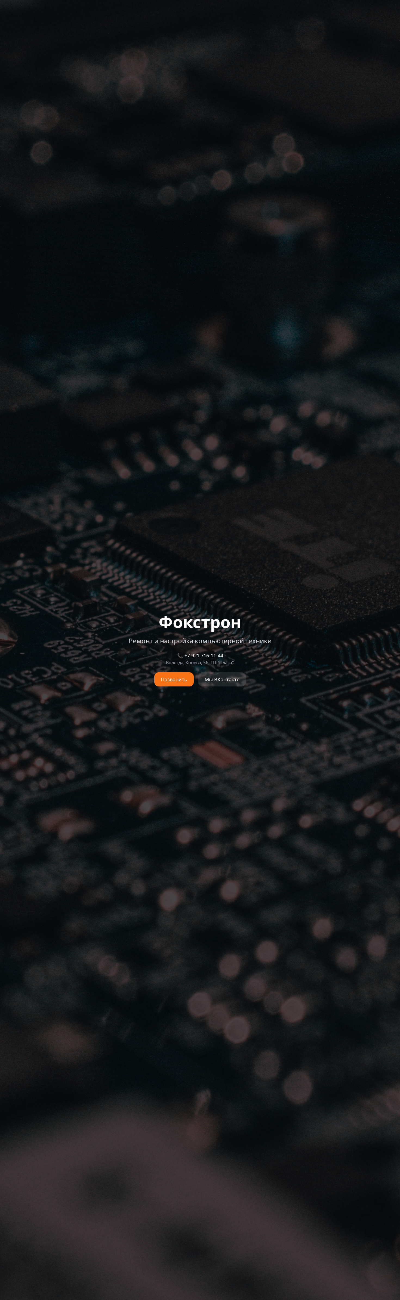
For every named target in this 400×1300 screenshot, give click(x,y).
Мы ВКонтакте (222, 679)
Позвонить (174, 679)
